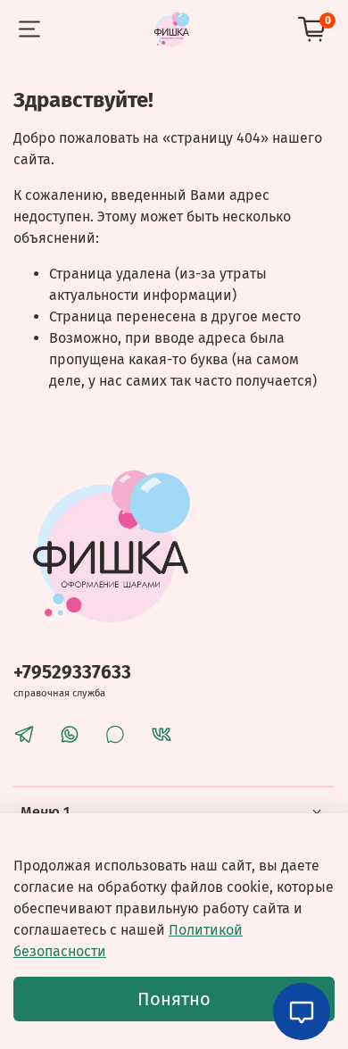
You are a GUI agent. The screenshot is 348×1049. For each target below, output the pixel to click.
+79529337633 (72, 673)
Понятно (174, 999)
